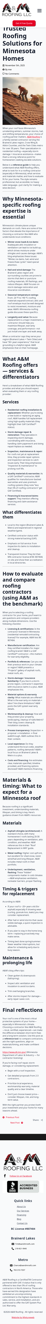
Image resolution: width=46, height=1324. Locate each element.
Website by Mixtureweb (23, 1317)
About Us (21, 1206)
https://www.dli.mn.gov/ (14, 1052)
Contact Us (22, 1223)
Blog (19, 1219)
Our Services (23, 1210)
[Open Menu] (39, 11)
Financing (21, 1215)
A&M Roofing (33, 136)
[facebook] (5, 1175)
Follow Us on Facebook (21, 1176)
